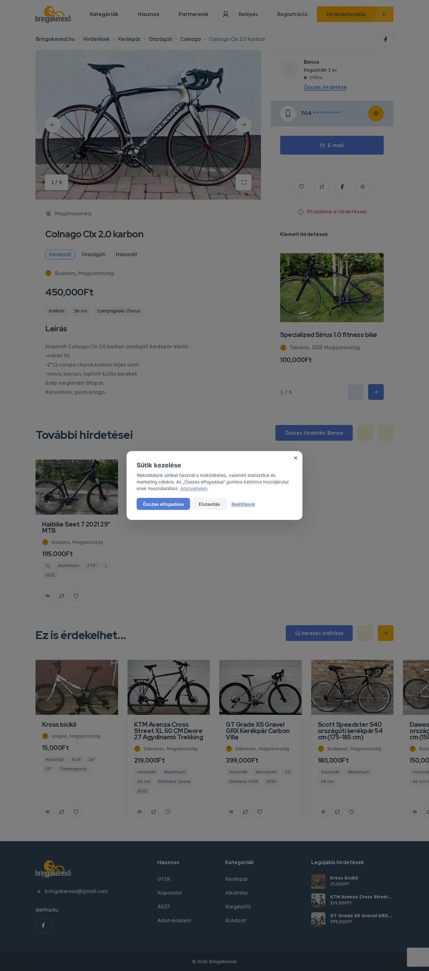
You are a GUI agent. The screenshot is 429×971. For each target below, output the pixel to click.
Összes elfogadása (163, 504)
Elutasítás (209, 504)
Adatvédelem (194, 488)
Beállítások (243, 504)
